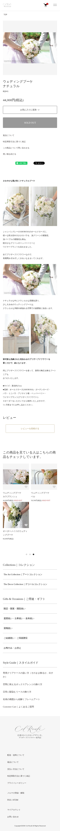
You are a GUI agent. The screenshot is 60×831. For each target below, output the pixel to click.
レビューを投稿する (30, 428)
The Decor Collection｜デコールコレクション (25, 584)
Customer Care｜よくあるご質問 (18, 707)
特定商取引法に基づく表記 (14, 141)
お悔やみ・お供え (12, 648)
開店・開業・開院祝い (14, 608)
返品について (8, 135)
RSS (9, 800)
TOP (5, 15)
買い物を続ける (9, 154)
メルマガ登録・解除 (15, 793)
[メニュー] (55, 5)
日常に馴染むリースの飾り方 (17, 692)
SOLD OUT (30, 122)
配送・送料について (15, 755)
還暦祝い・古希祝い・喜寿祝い (19, 618)
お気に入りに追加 (28, 110)
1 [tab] (26, 554)
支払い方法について (15, 769)
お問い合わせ (13, 817)
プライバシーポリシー (16, 783)
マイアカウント (14, 810)
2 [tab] (30, 554)
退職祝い (8, 628)
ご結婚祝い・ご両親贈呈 (16, 638)
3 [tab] (33, 554)
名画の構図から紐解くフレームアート (21, 699)
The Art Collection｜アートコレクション (23, 574)
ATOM (15, 800)
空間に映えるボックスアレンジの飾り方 (22, 684)
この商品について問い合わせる (16, 148)
